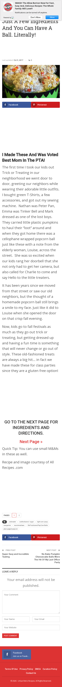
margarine (7, 525)
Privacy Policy (26, 669)
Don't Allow (36, 17)
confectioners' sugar (26, 522)
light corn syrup (42, 522)
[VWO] (14, 18)
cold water (12, 522)
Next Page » (31, 441)
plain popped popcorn (11, 529)
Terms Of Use (11, 669)
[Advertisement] (31, 47)
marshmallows (19, 525)
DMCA (38, 669)
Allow (52, 17)
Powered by (7, 18)
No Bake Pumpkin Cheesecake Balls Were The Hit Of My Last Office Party (47, 558)
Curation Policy (50, 669)
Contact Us (31, 673)
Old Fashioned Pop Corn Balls (38, 525)
